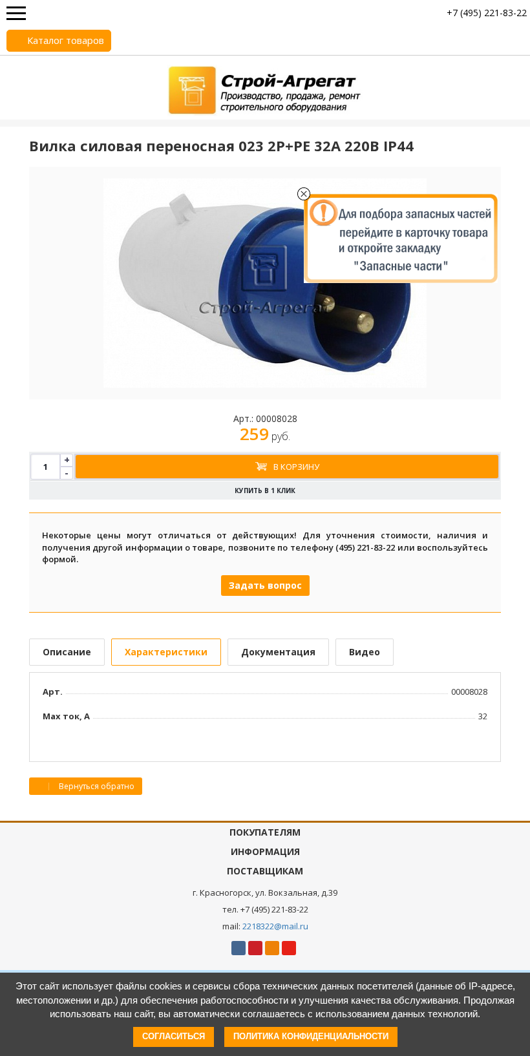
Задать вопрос (265, 585)
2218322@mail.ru (275, 926)
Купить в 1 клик (265, 490)
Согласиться (173, 1036)
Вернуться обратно (95, 786)
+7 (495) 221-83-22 (487, 12)
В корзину (296, 466)
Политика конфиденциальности (310, 1036)
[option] (265, 283)
